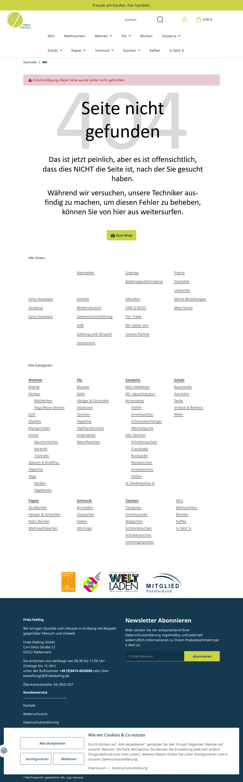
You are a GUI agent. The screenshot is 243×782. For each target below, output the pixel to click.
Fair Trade (133, 316)
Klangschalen (39, 428)
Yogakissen (43, 490)
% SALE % (183, 528)
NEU (179, 500)
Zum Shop (121, 235)
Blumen (83, 386)
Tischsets (41, 455)
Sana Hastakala (40, 299)
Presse (179, 272)
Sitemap (132, 272)
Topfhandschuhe (90, 428)
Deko (81, 393)
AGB (80, 325)
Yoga (32, 476)
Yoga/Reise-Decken (49, 407)
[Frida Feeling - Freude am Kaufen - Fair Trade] (19, 20)
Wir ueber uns (137, 325)
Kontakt (83, 299)
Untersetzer (86, 435)
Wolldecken (43, 400)
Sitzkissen (85, 407)
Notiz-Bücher (38, 521)
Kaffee (181, 521)
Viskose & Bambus (188, 407)
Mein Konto (183, 307)
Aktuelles (133, 299)
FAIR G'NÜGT (136, 307)
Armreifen (85, 507)
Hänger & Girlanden (93, 400)
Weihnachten (186, 507)
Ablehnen (68, 759)
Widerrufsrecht (89, 307)
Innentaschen (142, 414)
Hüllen (136, 407)
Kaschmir (181, 393)
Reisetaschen (141, 462)
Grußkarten (37, 507)
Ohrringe (84, 528)
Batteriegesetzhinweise (144, 281)
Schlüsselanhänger (146, 421)
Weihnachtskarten (42, 528)
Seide (178, 400)
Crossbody (139, 448)
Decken (34, 393)
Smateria (35, 307)
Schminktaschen (139, 528)
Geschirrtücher (46, 441)
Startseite (181, 281)
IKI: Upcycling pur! (140, 393)
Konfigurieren (37, 759)
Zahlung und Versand (94, 334)
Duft (31, 414)
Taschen (83, 414)
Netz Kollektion (138, 386)
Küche (33, 435)
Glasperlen (85, 514)
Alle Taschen (135, 435)
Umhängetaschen (140, 542)
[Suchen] (160, 19)
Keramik (40, 448)
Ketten (82, 521)
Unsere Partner (138, 334)
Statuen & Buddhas (43, 462)
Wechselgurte (142, 428)
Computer (133, 507)
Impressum (97, 768)
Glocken (34, 421)
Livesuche (182, 290)
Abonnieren (202, 656)
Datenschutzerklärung (130, 768)
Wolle (178, 414)
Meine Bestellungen (190, 299)
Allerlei (34, 386)
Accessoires (135, 400)
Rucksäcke (139, 455)
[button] (185, 19)
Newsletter (85, 272)
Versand (78, 777)
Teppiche (35, 469)
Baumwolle (183, 386)
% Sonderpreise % (140, 483)
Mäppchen (134, 521)
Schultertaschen (144, 441)
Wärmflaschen (88, 441)
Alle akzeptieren (52, 743)
